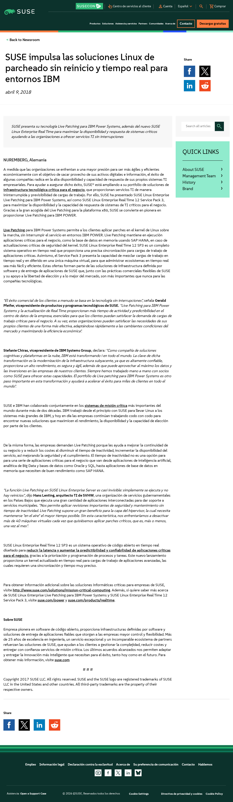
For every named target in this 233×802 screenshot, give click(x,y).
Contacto (188, 764)
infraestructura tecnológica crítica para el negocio (44, 190)
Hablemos (205, 764)
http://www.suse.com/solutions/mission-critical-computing (61, 590)
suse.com (62, 660)
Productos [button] (95, 23)
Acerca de (123, 764)
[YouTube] (98, 772)
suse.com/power (51, 600)
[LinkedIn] (128, 772)
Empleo (30, 764)
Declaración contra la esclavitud (90, 764)
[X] (118, 772)
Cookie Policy (214, 793)
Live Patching (14, 230)
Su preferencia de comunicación (155, 764)
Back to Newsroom (24, 40)
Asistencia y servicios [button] (126, 23)
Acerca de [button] (170, 23)
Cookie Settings (139, 793)
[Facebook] (108, 772)
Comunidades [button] (156, 23)
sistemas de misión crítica (106, 405)
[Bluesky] (138, 772)
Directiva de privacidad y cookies (181, 793)
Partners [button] (143, 23)
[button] (89, 4)
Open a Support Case (33, 793)
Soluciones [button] (108, 23)
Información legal (51, 764)
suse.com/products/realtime (91, 600)
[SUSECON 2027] (89, 6)
